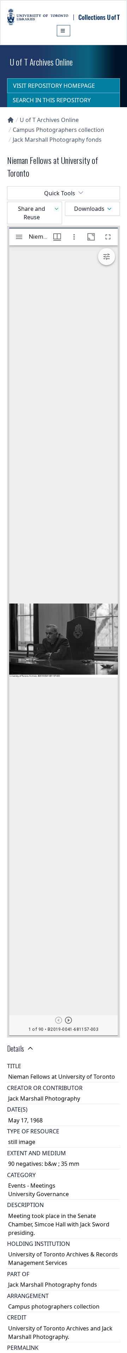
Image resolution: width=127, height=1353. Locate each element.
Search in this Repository (52, 100)
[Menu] (63, 30)
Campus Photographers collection (58, 130)
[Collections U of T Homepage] (10, 119)
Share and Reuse (31, 213)
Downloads (89, 209)
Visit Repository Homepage (54, 86)
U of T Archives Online (49, 120)
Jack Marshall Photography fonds (57, 139)
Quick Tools (59, 193)
